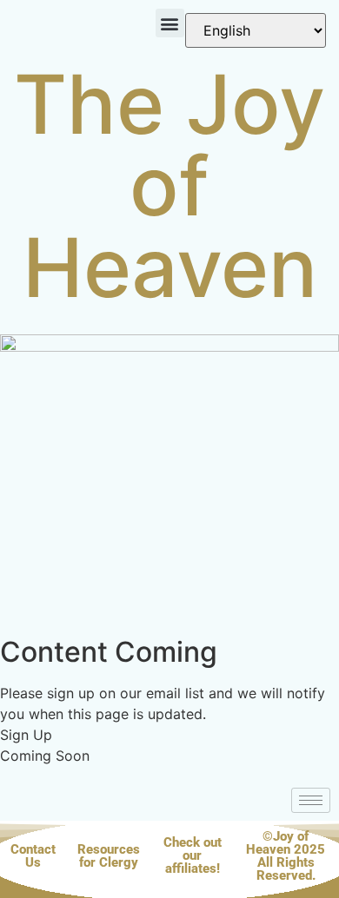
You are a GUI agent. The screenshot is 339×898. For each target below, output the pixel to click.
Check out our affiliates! (192, 855)
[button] (170, 23)
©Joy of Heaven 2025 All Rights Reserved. (285, 856)
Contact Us (33, 856)
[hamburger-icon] (310, 800)
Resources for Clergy (108, 856)
